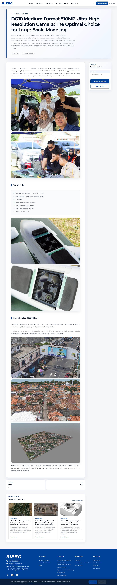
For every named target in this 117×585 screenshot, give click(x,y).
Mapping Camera (44, 560)
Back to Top (100, 86)
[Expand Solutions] (52, 3)
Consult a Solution (100, 81)
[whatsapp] (17, 575)
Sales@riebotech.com (15, 563)
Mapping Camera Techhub (83, 563)
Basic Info (93, 71)
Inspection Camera (44, 563)
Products (38, 3)
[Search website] (93, 3)
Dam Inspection (61, 575)
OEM (40, 565)
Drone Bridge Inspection (64, 560)
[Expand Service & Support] (67, 3)
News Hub (96, 565)
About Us (73, 3)
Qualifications (97, 563)
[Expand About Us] (77, 3)
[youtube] (7, 575)
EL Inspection (61, 572)
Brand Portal (79, 565)
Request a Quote (102, 3)
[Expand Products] (42, 3)
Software (77, 560)
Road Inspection (62, 567)
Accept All (92, 582)
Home (31, 3)
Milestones (96, 560)
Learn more (31, 582)
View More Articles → (77, 500)
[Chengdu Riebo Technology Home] (7, 3)
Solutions (48, 3)
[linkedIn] (12, 575)
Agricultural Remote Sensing (65, 570)
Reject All (102, 582)
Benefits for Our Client (96, 74)
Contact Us (96, 568)
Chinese (113, 3)
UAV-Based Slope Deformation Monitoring (64, 563)
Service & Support (61, 3)
